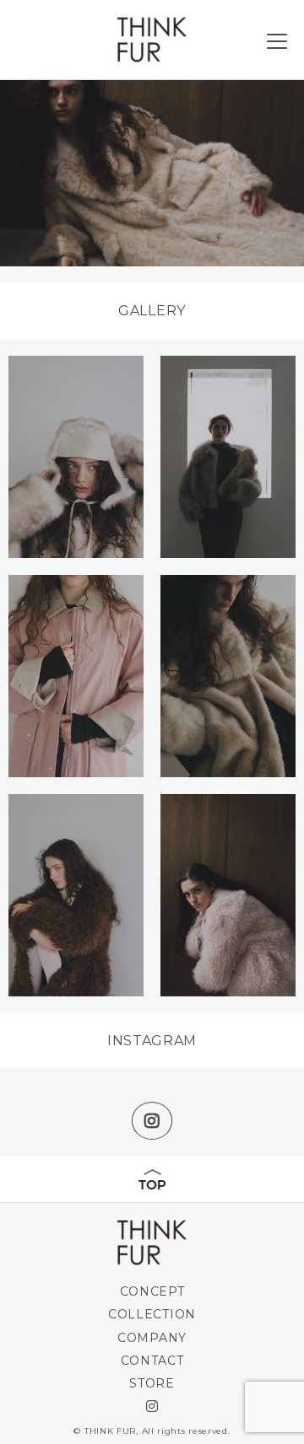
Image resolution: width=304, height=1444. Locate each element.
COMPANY (152, 1337)
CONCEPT (152, 1291)
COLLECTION (152, 1314)
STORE (152, 1383)
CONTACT (152, 1360)
